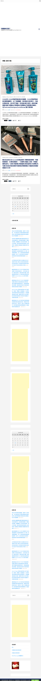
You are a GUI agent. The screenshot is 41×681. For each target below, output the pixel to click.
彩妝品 (7, 97)
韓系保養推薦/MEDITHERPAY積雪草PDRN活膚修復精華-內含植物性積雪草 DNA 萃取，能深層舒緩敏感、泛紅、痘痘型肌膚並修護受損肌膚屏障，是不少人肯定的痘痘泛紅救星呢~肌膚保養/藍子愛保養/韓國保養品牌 (20, 252)
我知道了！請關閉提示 (35, 680)
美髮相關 (23, 97)
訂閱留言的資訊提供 (16, 653)
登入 (13, 647)
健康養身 (4, 97)
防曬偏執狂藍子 (5, 29)
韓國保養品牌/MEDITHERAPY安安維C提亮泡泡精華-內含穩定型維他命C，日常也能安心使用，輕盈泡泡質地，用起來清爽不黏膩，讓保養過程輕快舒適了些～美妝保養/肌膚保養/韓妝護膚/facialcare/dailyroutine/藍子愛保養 (20, 272)
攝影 (15, 97)
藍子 (9, 109)
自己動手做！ (20, 157)
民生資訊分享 (18, 97)
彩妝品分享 (11, 97)
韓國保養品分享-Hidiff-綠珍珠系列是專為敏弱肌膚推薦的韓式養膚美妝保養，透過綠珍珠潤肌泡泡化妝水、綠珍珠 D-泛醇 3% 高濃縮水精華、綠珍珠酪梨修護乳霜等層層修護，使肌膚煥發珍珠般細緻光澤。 (20, 303)
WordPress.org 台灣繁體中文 (17, 655)
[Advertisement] (20, 345)
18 (15, 206)
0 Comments (18, 109)
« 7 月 (13, 213)
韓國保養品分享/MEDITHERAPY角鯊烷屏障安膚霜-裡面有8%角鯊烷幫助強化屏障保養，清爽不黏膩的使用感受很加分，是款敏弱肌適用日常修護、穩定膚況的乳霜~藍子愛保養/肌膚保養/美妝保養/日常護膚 (20, 283)
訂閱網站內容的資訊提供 (16, 650)
